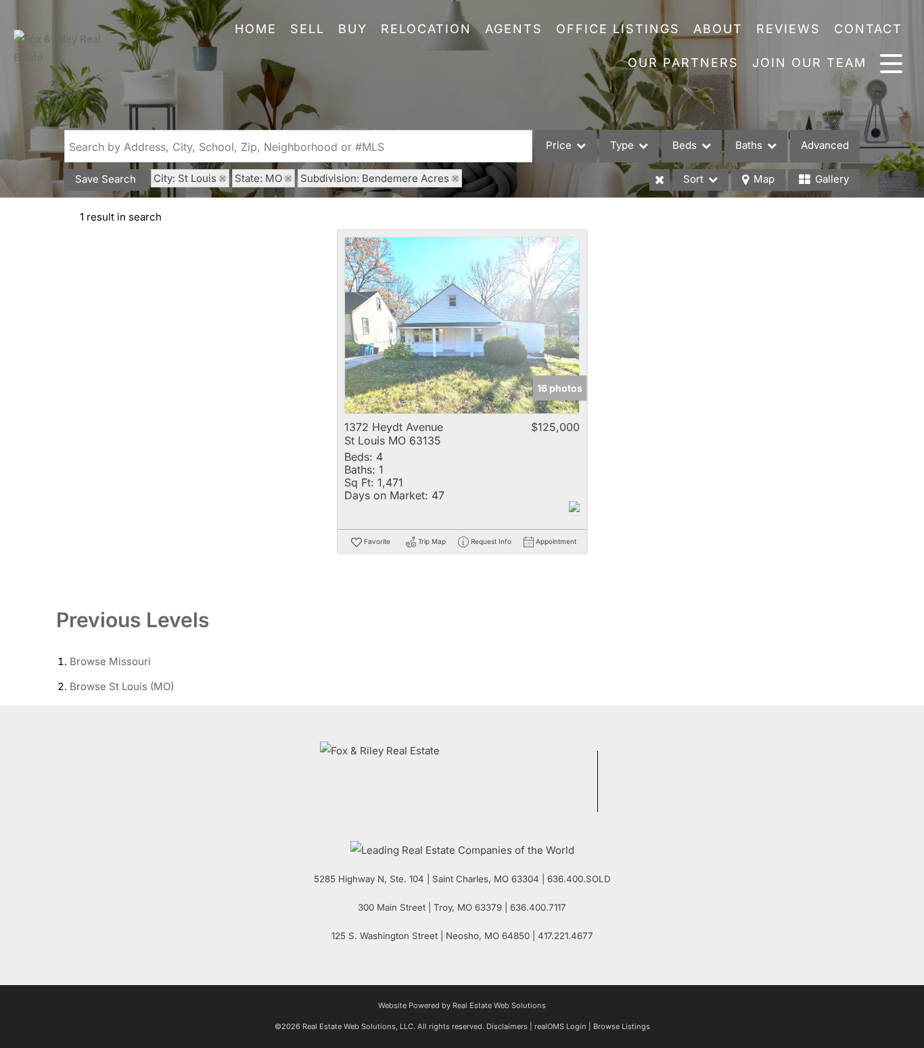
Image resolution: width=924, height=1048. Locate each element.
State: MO (258, 178)
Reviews (788, 29)
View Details (462, 326)
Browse (110, 661)
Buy (352, 29)
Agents (513, 29)
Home (256, 29)
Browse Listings (621, 1026)
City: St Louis (185, 178)
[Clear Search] (659, 180)
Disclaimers (507, 1026)
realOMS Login (560, 1026)
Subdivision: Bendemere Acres (374, 178)
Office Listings (618, 29)
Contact (868, 29)
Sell (307, 29)
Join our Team (809, 62)
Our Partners (683, 62)
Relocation (426, 29)
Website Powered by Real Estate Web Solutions (462, 1005)
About (718, 29)
